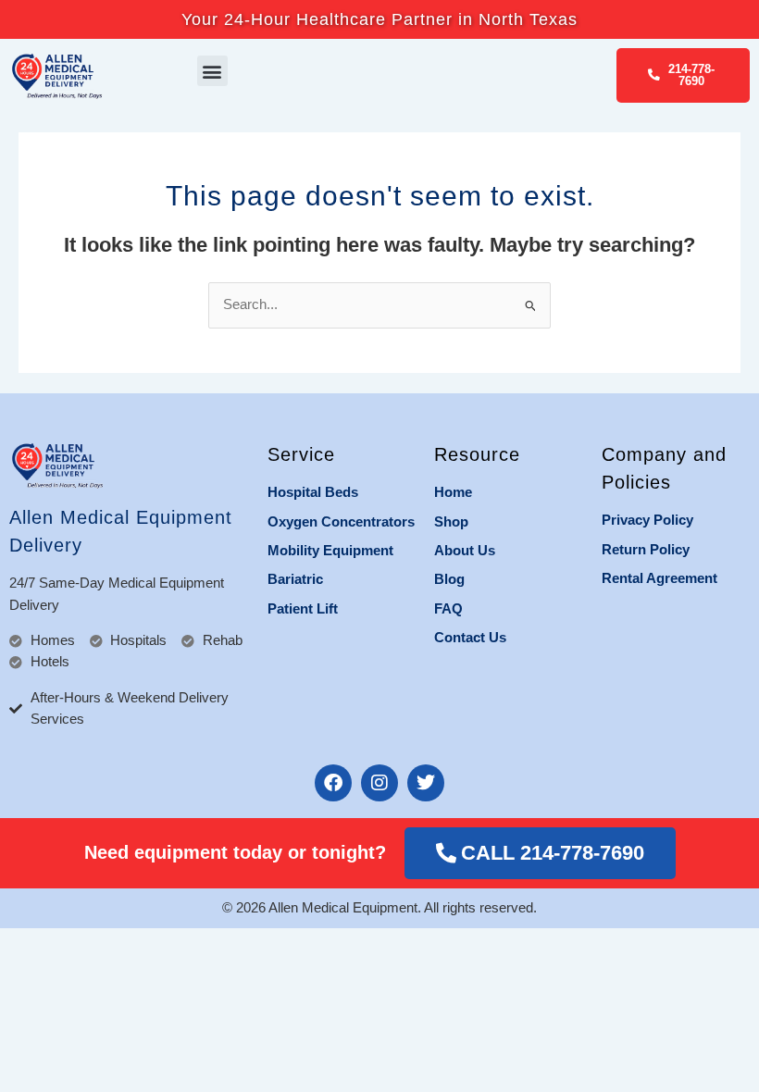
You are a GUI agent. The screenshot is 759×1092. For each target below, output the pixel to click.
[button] (212, 71)
